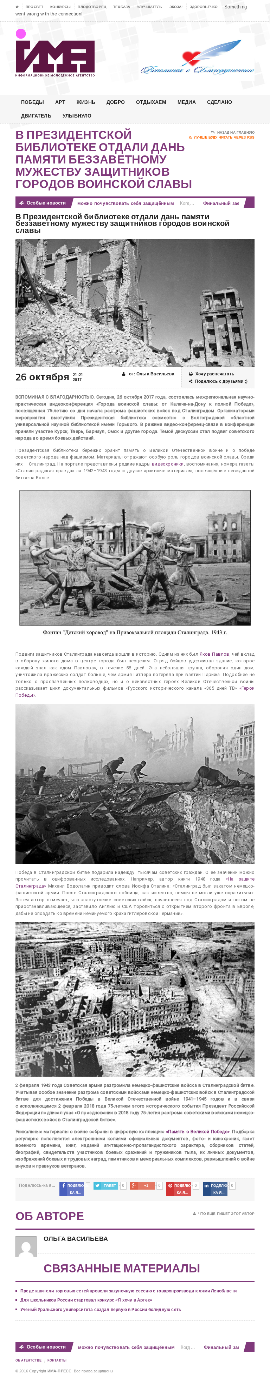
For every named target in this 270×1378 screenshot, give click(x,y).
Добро (116, 102)
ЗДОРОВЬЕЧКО (204, 7)
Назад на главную (236, 132)
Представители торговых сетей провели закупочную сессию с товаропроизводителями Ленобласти (128, 1291)
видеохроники (168, 464)
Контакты (56, 1360)
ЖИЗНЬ (86, 102)
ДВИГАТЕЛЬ (36, 115)
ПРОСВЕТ (34, 7)
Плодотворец (92, 7)
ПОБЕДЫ (32, 102)
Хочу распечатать (214, 374)
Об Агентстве (28, 1360)
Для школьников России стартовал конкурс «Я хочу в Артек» (86, 1300)
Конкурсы (60, 7)
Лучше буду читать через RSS (224, 137)
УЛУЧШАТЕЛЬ (149, 7)
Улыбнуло (77, 115)
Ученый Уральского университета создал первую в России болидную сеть (100, 1309)
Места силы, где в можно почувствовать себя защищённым (87, 203)
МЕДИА (187, 102)
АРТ (60, 102)
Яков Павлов (215, 654)
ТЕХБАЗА (121, 7)
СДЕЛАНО (219, 102)
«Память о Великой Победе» (198, 1131)
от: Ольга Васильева (151, 374)
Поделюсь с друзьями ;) (221, 381)
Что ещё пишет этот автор (226, 1214)
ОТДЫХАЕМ (151, 102)
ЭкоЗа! (176, 7)
